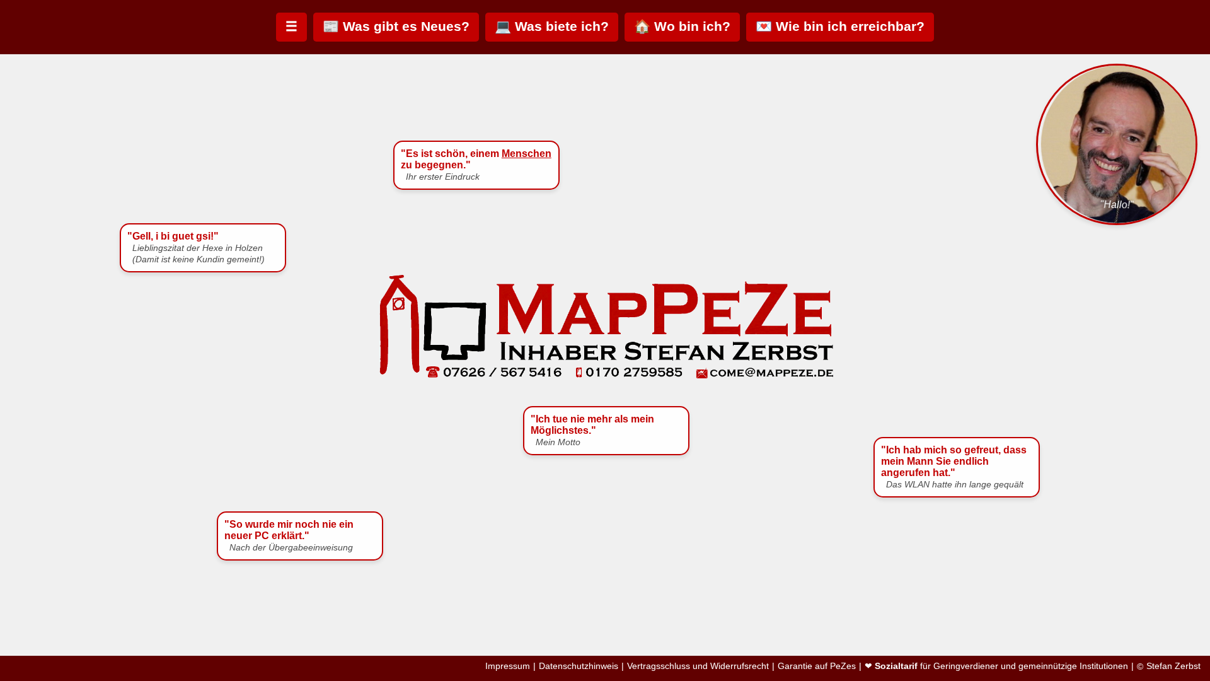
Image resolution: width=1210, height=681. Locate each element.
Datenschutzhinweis (578, 666)
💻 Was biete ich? (552, 26)
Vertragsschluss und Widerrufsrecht (698, 666)
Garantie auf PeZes (817, 666)
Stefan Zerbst (1173, 666)
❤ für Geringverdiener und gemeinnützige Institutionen (996, 666)
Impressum (507, 666)
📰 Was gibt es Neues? (396, 26)
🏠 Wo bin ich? (682, 26)
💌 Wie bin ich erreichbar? (840, 26)
